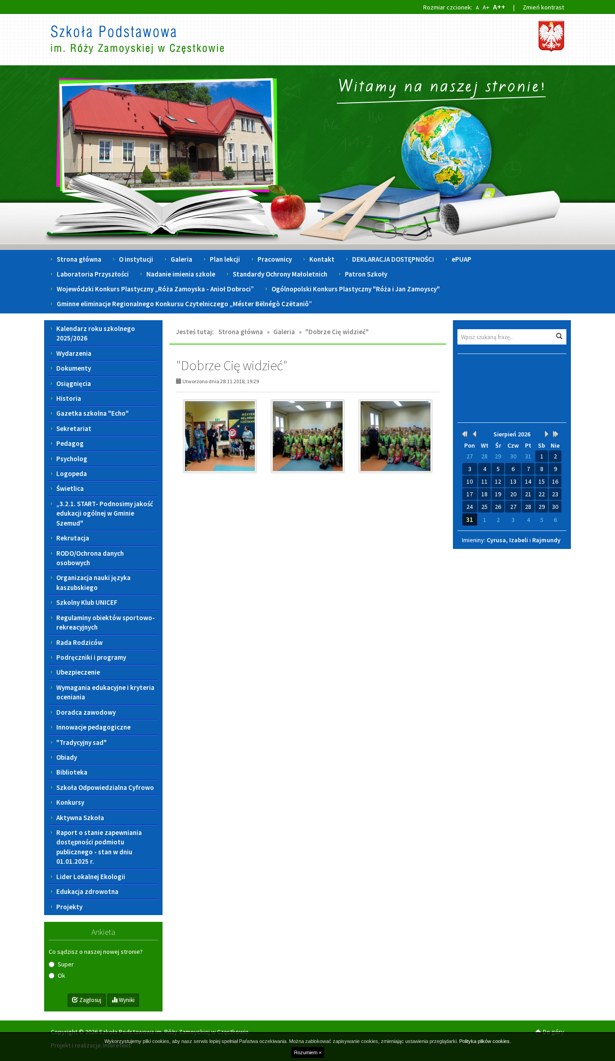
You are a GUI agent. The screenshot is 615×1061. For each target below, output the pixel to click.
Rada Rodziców (79, 642)
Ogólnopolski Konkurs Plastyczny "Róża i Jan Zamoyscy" (355, 289)
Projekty (69, 906)
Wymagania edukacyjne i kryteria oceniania (105, 692)
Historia (68, 398)
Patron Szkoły (366, 274)
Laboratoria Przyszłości (93, 274)
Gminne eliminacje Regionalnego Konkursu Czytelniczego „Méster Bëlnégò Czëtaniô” (184, 303)
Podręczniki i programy (91, 657)
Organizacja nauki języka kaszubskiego (93, 582)
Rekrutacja (72, 538)
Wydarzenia (73, 353)
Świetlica (70, 488)
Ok (61, 975)
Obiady (66, 757)
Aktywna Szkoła (80, 817)
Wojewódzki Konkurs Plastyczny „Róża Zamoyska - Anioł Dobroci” (155, 289)
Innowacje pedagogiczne (93, 727)
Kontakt (322, 259)
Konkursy (70, 802)
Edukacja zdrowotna (87, 891)
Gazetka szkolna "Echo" (92, 413)
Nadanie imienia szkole (180, 274)
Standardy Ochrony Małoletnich (280, 274)
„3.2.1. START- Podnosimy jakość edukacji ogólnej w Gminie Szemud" (104, 513)
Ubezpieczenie (78, 672)
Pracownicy (275, 259)
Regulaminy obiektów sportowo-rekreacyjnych (105, 622)
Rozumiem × (307, 1052)
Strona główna (79, 259)
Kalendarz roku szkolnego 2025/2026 (95, 333)
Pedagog (70, 443)
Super (66, 964)
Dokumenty (73, 368)
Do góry (553, 1032)
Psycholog (71, 458)
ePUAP (461, 259)
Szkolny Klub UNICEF (87, 602)
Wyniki (126, 1000)
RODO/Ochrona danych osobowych (90, 558)
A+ (486, 7)
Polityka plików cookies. (485, 1041)
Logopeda (71, 473)
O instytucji (136, 259)
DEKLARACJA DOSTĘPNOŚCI (393, 259)
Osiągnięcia (73, 383)
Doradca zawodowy (86, 712)
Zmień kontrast (543, 7)
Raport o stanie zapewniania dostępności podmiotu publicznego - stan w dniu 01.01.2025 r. (99, 847)
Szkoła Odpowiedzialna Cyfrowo (105, 787)
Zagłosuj (89, 1000)
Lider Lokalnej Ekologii (90, 876)
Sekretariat (73, 428)
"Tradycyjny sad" (81, 742)
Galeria (181, 259)
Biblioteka (71, 772)
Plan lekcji (225, 259)
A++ (499, 6)
